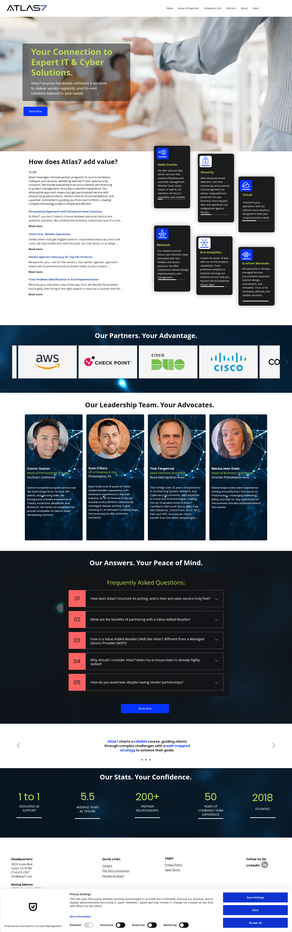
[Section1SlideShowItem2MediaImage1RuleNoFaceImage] (145, 759)
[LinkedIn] (264, 864)
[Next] (273, 746)
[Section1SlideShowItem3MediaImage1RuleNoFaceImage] (150, 760)
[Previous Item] (6, 361)
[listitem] (54, 477)
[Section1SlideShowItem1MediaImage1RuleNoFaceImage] (142, 759)
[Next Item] (286, 361)
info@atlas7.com (21, 876)
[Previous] (18, 746)
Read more (36, 226)
